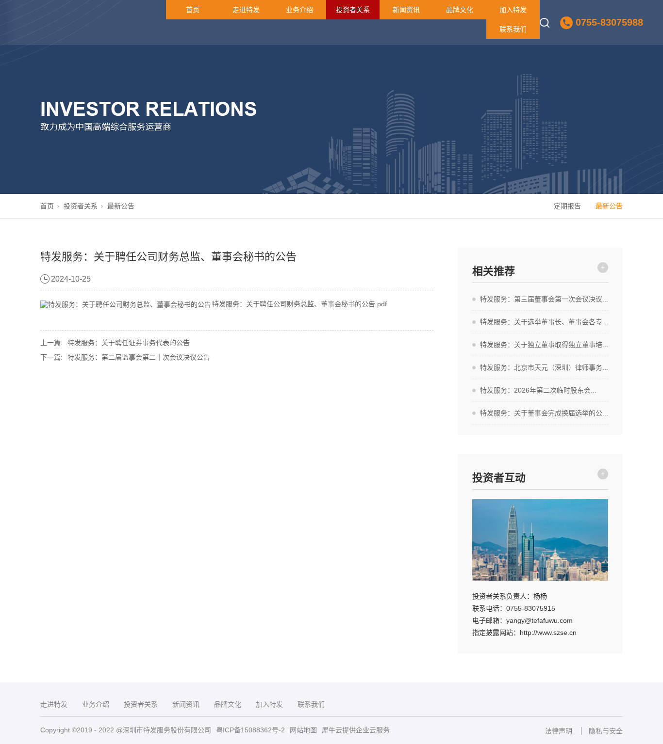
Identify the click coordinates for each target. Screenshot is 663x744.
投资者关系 (353, 10)
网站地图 (303, 730)
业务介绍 (299, 10)
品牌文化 (459, 10)
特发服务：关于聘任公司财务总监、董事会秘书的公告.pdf (299, 304)
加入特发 (513, 10)
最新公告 (120, 206)
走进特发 (246, 10)
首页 (192, 10)
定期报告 (567, 206)
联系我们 (513, 29)
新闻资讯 (406, 10)
